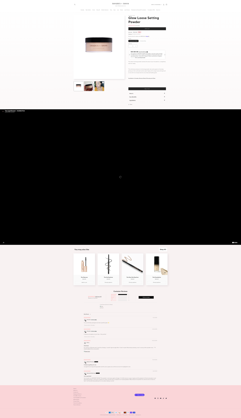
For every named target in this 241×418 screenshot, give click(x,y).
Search (74, 388)
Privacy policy (125, 414)
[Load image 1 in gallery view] (78, 86)
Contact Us (75, 392)
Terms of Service (76, 404)
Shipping (130, 34)
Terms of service (131, 414)
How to (131, 93)
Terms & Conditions (77, 403)
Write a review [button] (146, 297)
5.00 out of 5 (98, 296)
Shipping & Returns (77, 393)
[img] (87, 317)
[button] (74, 4)
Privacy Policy (76, 401)
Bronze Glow (143, 41)
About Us (75, 390)
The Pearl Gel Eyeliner (133, 277)
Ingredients (132, 100)
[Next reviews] (165, 55)
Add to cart (147, 28)
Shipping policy (138, 414)
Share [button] (131, 104)
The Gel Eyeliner (108, 277)
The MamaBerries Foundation (79, 397)
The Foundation (157, 277)
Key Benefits (132, 97)
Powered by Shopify (112, 414)
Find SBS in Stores (77, 395)
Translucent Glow (133, 40)
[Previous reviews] (129, 55)
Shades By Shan (105, 414)
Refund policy (76, 399)
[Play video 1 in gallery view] (89, 86)
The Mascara (84, 277)
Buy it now (147, 88)
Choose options (108, 282)
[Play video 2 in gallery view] (99, 86)
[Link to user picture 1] (87, 354)
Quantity (130, 43)
